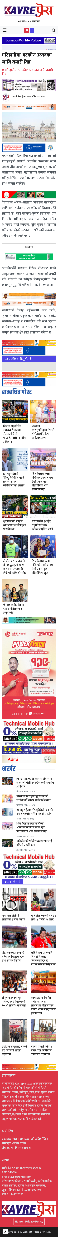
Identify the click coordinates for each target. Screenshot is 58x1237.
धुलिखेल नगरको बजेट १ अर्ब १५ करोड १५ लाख (43, 917)
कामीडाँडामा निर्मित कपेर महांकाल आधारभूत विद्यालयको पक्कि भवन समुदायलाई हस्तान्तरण (43, 1005)
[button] (26, 30)
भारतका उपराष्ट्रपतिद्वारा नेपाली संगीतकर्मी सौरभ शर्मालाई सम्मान (43, 432)
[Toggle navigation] (53, 30)
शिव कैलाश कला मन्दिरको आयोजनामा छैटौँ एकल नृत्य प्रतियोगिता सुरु (42, 567)
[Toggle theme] (5, 1231)
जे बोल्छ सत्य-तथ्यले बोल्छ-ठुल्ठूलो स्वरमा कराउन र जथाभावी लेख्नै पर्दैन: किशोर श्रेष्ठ (14, 567)
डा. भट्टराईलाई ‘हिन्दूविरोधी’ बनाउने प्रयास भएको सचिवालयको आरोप (13, 479)
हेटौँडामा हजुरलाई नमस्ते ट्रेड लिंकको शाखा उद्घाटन (14, 1050)
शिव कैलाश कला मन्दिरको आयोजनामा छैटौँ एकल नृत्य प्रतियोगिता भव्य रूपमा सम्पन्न (42, 481)
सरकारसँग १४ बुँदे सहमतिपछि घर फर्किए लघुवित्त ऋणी (42, 525)
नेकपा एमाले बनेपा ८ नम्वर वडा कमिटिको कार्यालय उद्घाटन (41, 1050)
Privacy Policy (34, 1221)
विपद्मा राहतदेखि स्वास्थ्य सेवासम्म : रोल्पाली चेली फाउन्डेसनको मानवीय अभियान (14, 434)
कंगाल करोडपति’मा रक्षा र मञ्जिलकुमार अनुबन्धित (13, 608)
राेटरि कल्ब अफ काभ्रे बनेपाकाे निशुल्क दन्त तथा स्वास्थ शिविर (13, 956)
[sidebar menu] (4, 30)
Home (19, 1221)
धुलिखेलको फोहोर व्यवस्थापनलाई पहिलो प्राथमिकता (14, 525)
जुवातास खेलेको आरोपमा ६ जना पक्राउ (13, 917)
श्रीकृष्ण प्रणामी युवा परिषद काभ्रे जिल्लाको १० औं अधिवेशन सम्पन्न (14, 1001)
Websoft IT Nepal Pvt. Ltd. (37, 1232)
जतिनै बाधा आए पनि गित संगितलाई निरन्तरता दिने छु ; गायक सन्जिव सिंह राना (43, 958)
